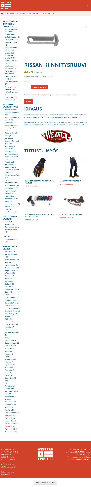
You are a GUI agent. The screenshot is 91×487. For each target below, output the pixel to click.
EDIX (6, 319)
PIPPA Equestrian (11, 381)
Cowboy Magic (10, 300)
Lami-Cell (8, 346)
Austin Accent (10, 265)
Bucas (7, 279)
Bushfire (8, 281)
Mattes (7, 351)
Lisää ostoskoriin (39, 87)
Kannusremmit (10, 48)
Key (6, 338)
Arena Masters (10, 260)
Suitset (7, 138)
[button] (86, 27)
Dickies (7, 306)
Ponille (7, 207)
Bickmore (8, 276)
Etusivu (12, 13)
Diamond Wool (10, 303)
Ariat (6, 262)
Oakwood (8, 370)
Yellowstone (9, 432)
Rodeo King (9, 397)
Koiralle (8, 224)
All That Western (11, 254)
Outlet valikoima (11, 239)
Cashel (7, 287)
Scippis (7, 407)
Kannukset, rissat (11, 43)
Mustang (8, 362)
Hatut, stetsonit (10, 40)
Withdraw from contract (45, 482)
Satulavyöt (9, 152)
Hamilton (8, 327)
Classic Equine (10, 297)
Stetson (8, 415)
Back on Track (10, 268)
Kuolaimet (9, 123)
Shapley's (8, 410)
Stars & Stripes (10, 413)
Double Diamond (11, 308)
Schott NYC (9, 405)
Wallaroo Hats (10, 424)
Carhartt (8, 284)
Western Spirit (10, 429)
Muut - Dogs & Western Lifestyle (10, 219)
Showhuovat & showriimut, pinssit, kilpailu (12, 169)
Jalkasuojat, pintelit (12, 175)
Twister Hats (9, 421)
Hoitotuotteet (10, 185)
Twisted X (8, 418)
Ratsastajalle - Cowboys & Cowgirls (10, 24)
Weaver (35, 13)
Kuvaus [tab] (28, 101)
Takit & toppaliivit (11, 82)
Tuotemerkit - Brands (24, 13)
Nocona (8, 367)
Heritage (8, 330)
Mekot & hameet (11, 92)
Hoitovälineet (10, 188)
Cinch (7, 295)
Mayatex (8, 354)
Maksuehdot (5, 474)
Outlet (6, 236)
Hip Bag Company (11, 333)
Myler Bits (8, 365)
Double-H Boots (11, 311)
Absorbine (8, 252)
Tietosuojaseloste (7, 472)
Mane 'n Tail (9, 349)
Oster (7, 373)
